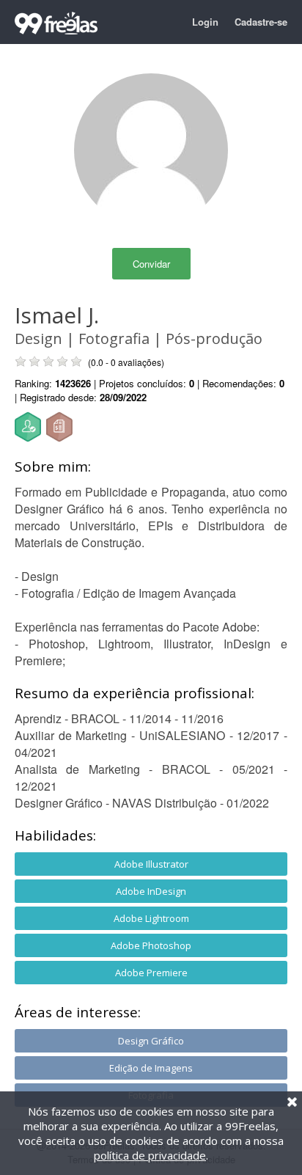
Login (205, 22)
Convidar (151, 264)
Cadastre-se (261, 22)
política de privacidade (150, 1155)
